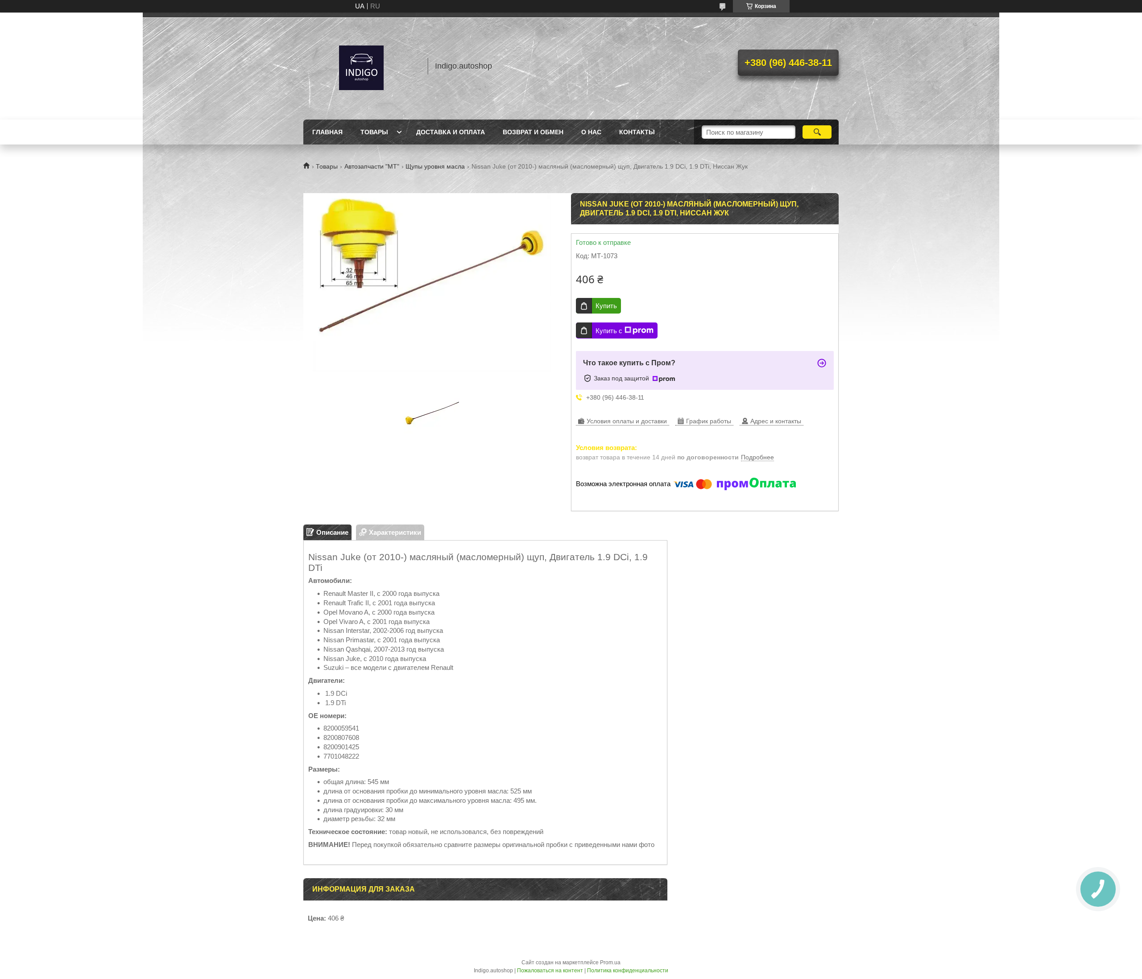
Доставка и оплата (450, 132)
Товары (374, 132)
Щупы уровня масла (435, 166)
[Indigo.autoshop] (361, 66)
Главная (327, 132)
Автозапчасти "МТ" (371, 166)
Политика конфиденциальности (627, 970)
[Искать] (817, 132)
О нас (591, 132)
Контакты (637, 132)
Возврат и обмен (533, 132)
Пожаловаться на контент (550, 970)
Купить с (609, 331)
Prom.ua (610, 962)
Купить (606, 306)
